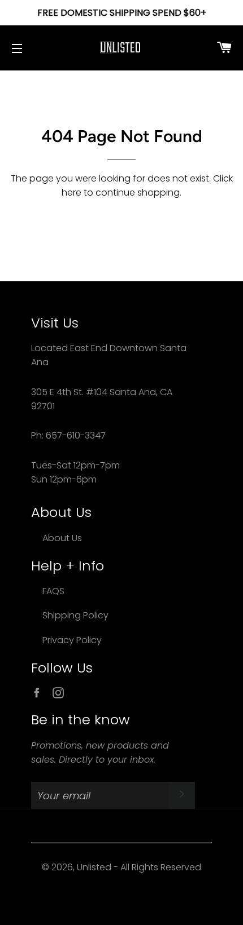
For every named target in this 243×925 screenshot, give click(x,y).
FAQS (53, 591)
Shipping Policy (75, 615)
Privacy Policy (72, 640)
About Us (62, 538)
